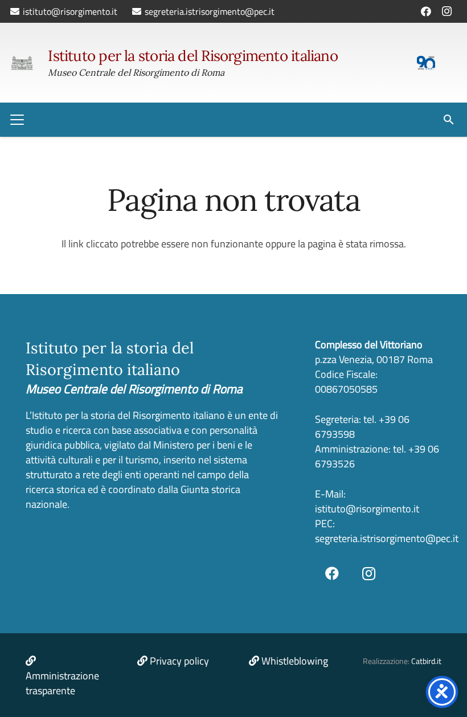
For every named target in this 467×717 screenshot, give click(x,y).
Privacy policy (179, 661)
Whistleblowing (294, 661)
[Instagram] (446, 11)
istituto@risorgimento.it (367, 508)
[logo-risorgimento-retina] (22, 63)
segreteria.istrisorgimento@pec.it (386, 538)
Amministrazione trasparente (62, 683)
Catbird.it (426, 661)
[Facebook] (426, 11)
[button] (17, 120)
